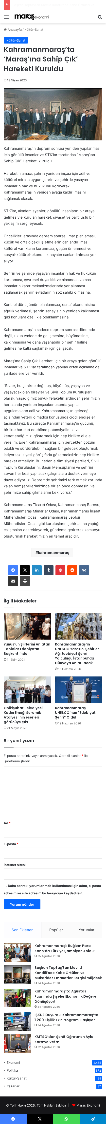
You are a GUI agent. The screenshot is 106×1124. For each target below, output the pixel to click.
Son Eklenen (23, 930)
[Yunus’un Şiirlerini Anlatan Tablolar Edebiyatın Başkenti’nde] (27, 626)
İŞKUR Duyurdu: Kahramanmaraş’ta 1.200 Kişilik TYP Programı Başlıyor (66, 1017)
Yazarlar (13, 1086)
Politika (12, 1070)
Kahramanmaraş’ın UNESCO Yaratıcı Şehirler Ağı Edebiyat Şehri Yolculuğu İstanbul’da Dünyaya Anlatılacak (77, 653)
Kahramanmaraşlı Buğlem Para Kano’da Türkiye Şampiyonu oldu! (65, 948)
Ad (7, 823)
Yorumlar (86, 930)
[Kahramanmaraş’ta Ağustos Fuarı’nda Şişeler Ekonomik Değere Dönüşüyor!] (17, 998)
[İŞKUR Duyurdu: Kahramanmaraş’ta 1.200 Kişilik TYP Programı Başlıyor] (17, 1021)
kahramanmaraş (53, 552)
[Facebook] (13, 570)
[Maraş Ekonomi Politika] (32, 17)
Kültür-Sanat (33, 29)
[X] (25, 570)
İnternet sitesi (15, 865)
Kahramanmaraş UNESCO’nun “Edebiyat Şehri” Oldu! (75, 712)
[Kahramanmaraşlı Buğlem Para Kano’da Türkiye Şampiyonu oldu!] (17, 952)
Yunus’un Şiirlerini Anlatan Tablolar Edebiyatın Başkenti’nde (27, 649)
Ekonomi (13, 1062)
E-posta (11, 844)
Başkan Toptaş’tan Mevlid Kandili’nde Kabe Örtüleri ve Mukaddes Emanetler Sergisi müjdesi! (68, 972)
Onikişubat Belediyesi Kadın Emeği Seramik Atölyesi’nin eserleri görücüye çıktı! (23, 714)
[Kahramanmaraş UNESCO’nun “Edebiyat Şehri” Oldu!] (78, 689)
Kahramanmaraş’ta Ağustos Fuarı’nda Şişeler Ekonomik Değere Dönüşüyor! (65, 996)
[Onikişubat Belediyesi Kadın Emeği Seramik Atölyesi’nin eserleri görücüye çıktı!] (27, 689)
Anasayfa (14, 29)
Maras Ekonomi (88, 1105)
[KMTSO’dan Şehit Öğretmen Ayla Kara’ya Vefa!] (17, 1043)
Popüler (56, 930)
